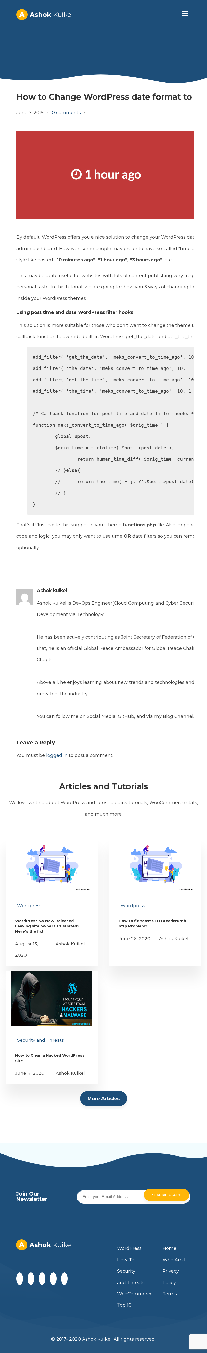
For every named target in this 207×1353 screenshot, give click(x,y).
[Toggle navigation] (185, 13)
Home (169, 1248)
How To (125, 1259)
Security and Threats (40, 1040)
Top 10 (124, 1305)
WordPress (129, 1248)
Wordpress (29, 905)
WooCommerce (135, 1293)
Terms (170, 1293)
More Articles (104, 1098)
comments (66, 112)
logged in (57, 755)
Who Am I (174, 1259)
